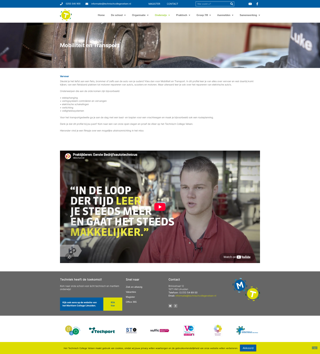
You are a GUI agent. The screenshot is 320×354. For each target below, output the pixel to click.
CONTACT (172, 3)
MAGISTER (154, 3)
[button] (112, 304)
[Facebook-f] (175, 306)
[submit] (231, 4)
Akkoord (248, 348)
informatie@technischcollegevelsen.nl (196, 295)
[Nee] (315, 347)
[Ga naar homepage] (66, 15)
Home (101, 15)
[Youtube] (170, 306)
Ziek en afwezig (134, 287)
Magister (130, 297)
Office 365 (131, 302)
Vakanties (131, 292)
